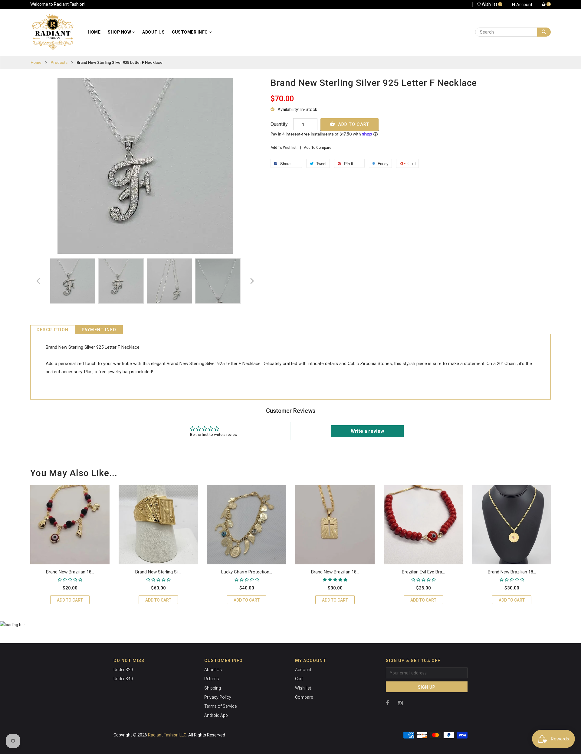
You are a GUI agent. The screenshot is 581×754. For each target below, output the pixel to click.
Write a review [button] (367, 431)
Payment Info (99, 329)
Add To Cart (352, 124)
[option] (72, 281)
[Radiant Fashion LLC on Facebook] (387, 703)
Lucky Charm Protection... (246, 572)
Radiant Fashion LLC (167, 735)
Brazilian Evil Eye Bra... (423, 572)
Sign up (426, 687)
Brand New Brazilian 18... (70, 572)
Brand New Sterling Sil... (158, 572)
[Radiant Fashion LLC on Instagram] (400, 703)
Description (53, 329)
